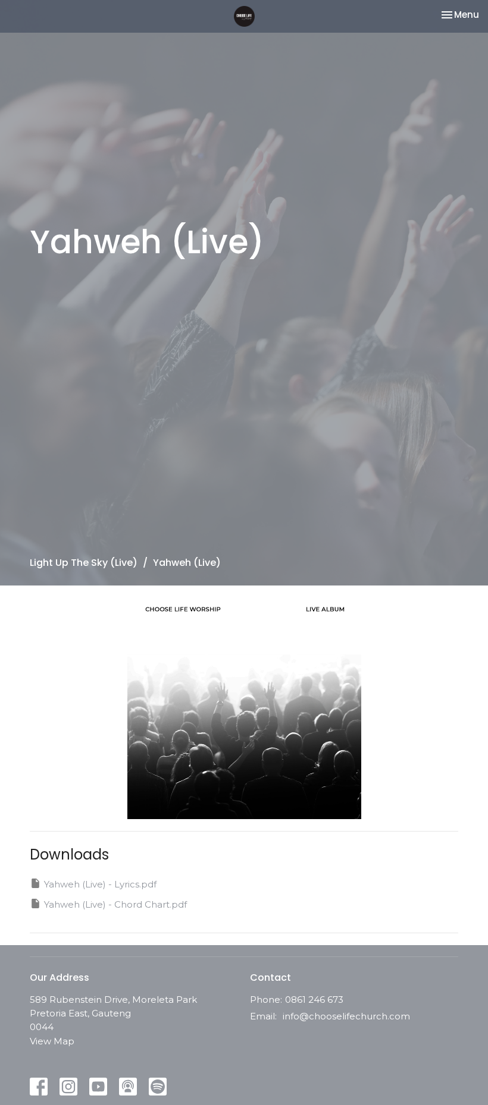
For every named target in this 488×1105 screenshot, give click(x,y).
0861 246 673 (314, 999)
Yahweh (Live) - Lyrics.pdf (100, 884)
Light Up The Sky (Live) (83, 562)
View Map (52, 1041)
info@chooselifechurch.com (346, 1016)
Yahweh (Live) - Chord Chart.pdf (115, 904)
